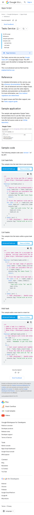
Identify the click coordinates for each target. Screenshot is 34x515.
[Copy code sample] (30, 174)
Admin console (6, 445)
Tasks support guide (10, 101)
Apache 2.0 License (7, 389)
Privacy (9, 506)
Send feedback (9, 24)
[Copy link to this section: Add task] (11, 309)
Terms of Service (7, 437)
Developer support (7, 434)
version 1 (27, 153)
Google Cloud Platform (8, 492)
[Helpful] (13, 20)
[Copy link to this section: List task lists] (14, 160)
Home (3, 14)
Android (4, 483)
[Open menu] (3, 2)
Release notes (6, 431)
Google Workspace (12, 14)
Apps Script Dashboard (8, 448)
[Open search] (25, 2)
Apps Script (7, 8)
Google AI (4, 495)
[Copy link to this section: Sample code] (17, 148)
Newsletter (5, 465)
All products (5, 498)
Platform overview (7, 425)
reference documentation (12, 84)
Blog (3, 462)
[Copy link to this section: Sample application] (23, 109)
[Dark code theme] (27, 174)
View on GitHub (25, 169)
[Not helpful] (16, 20)
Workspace (19, 2)
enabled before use (8, 70)
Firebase (4, 489)
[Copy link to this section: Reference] (14, 77)
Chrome (4, 486)
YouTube (4, 471)
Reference (7, 16)
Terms (3, 506)
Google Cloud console (8, 451)
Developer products (7, 428)
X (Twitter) (5, 468)
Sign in (29, 2)
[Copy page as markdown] (23, 28)
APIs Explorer (5, 454)
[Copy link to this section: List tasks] (12, 232)
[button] (17, 53)
